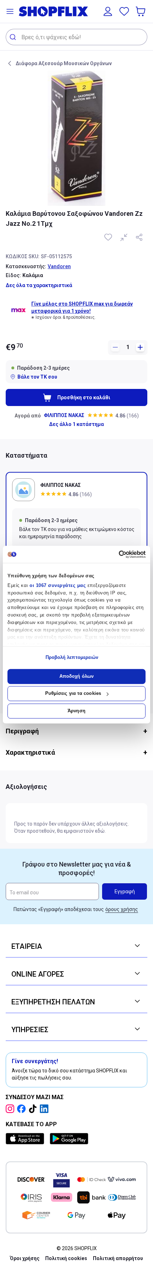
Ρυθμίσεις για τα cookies (73, 693)
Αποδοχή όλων (76, 676)
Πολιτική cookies (66, 1258)
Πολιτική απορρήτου (118, 1258)
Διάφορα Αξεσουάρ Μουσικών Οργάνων (64, 63)
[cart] (141, 11)
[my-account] (107, 11)
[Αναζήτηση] (13, 37)
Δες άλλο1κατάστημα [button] (76, 424)
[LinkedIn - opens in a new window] (45, 1108)
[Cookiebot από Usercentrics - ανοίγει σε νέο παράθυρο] (114, 554)
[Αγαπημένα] (124, 11)
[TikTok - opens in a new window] (34, 1108)
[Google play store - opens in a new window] (69, 1138)
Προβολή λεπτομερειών (72, 657)
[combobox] (76, 37)
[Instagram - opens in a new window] (11, 1108)
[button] (10, 11)
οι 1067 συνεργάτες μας (58, 585)
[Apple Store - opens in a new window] (26, 1138)
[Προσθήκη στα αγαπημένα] (109, 237)
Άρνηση (76, 710)
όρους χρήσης (121, 909)
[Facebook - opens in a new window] (22, 1108)
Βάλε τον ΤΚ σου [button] (37, 377)
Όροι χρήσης (24, 1258)
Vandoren (59, 266)
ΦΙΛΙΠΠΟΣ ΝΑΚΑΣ (64, 415)
